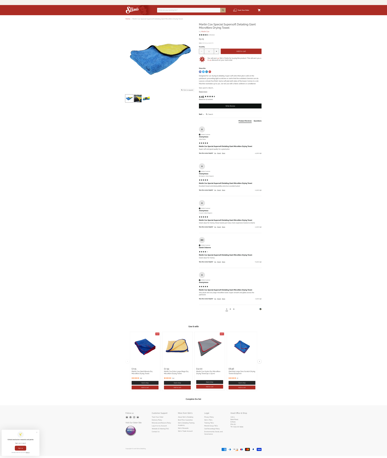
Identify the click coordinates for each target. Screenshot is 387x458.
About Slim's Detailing (185, 417)
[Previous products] (127, 361)
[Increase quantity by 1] (216, 51)
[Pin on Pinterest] (210, 72)
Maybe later (193, 248)
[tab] (245, 121)
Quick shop (145, 383)
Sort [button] (201, 114)
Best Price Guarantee (185, 420)
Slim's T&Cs (208, 420)
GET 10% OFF (193, 238)
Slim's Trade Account (185, 431)
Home (127, 19)
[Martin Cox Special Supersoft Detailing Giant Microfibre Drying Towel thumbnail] (129, 98)
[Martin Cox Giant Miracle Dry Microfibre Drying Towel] (145, 346)
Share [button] (223, 153)
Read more (203, 92)
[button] (230, 35)
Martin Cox (205, 31)
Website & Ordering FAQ (160, 429)
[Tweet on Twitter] (203, 72)
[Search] (223, 10)
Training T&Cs (209, 423)
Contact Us (155, 432)
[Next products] (259, 361)
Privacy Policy (209, 417)
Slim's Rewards (183, 428)
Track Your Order (157, 417)
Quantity (202, 47)
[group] (230, 96)
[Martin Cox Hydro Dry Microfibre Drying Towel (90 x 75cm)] (209, 346)
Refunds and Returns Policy (161, 423)
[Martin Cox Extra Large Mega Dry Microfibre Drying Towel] (177, 346)
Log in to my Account (159, 426)
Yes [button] (215, 153)
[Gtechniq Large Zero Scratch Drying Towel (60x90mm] (242, 346)
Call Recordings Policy (212, 429)
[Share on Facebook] (200, 72)
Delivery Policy (157, 420)
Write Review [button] (230, 106)
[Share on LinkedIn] (206, 72)
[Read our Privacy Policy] (216, 232)
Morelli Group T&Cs (211, 426)
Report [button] (219, 153)
